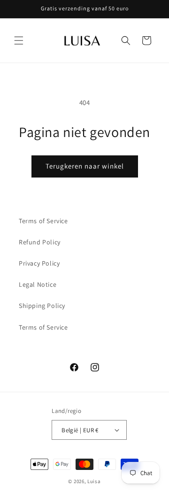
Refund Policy (40, 242)
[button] (18, 40)
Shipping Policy (42, 305)
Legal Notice (37, 284)
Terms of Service (43, 221)
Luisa (94, 481)
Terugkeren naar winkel (85, 166)
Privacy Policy (39, 263)
